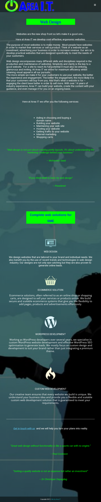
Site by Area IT (56, 499)
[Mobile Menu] (95, 5)
